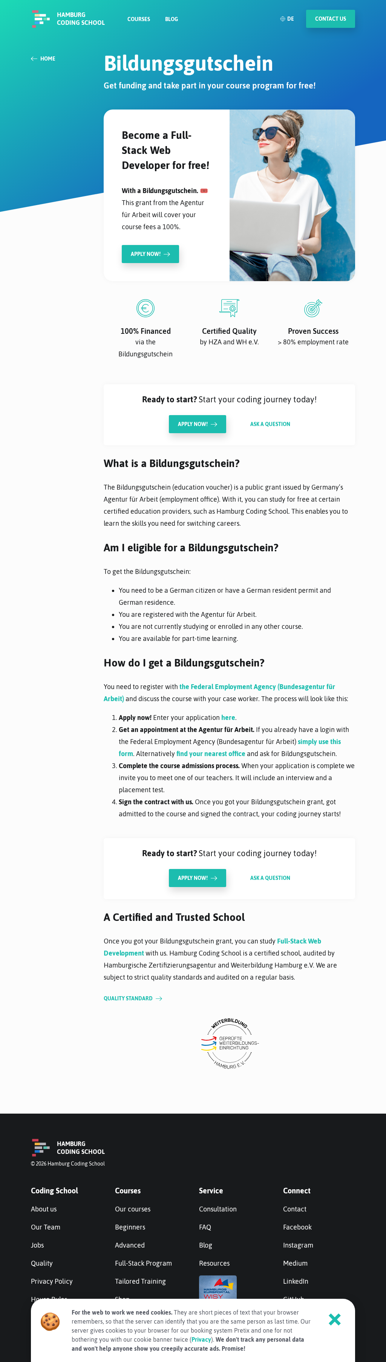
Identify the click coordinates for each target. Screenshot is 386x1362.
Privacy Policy (52, 1281)
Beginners (130, 1227)
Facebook (297, 1227)
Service (211, 1190)
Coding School (54, 1190)
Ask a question (270, 424)
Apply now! (193, 424)
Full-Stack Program (143, 1263)
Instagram (298, 1245)
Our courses (132, 1209)
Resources (214, 1263)
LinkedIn (295, 1281)
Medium (295, 1263)
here (228, 717)
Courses (138, 19)
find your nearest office (210, 754)
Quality (42, 1263)
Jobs (37, 1245)
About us (44, 1209)
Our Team (45, 1227)
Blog (171, 19)
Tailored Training (140, 1281)
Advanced (130, 1245)
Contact (294, 1209)
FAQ (205, 1227)
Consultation (218, 1209)
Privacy (201, 1339)
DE (290, 19)
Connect (297, 1190)
